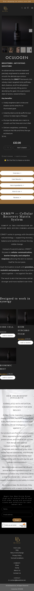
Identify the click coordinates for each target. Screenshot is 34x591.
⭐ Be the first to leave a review (17, 160)
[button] (25, 7)
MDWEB (20, 589)
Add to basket (22, 147)
